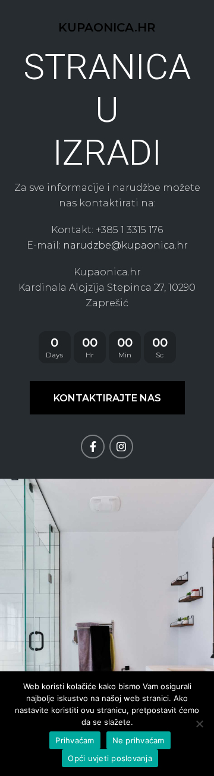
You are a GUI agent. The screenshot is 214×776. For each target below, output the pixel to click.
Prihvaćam (74, 740)
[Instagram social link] (121, 446)
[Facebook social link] (93, 446)
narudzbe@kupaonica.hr (125, 245)
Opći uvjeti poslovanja (110, 758)
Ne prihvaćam (138, 740)
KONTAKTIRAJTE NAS (107, 398)
